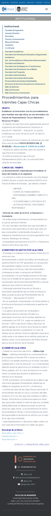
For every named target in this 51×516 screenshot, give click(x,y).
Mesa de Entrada (12, 42)
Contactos (9, 45)
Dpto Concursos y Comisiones (17, 93)
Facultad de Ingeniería (14, 30)
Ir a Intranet (9, 48)
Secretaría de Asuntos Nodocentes (19, 78)
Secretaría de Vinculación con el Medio (21, 69)
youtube (19, 484)
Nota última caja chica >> (13, 433)
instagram (21, 481)
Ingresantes (5, 2)
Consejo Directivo (12, 33)
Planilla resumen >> (10, 436)
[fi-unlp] (16, 9)
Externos (47, 2)
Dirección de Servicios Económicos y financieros (25, 84)
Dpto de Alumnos (12, 87)
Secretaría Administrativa (15, 75)
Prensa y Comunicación (14, 39)
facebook (14, 477)
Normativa (9, 36)
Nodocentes (30, 2)
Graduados (39, 2)
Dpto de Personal (12, 90)
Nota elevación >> (10, 439)
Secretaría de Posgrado (15, 72)
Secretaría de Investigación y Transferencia (23, 66)
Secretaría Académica (14, 52)
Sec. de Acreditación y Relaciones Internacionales (25, 60)
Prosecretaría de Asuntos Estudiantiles (21, 81)
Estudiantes (14, 2)
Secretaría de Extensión (14, 63)
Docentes (22, 2)
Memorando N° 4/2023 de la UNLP (29, 146)
